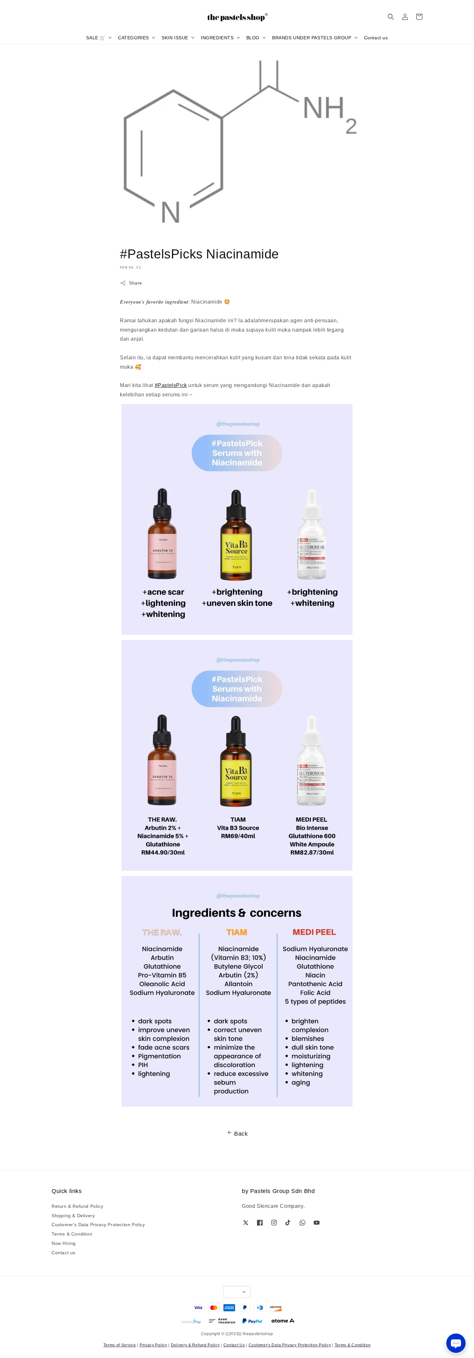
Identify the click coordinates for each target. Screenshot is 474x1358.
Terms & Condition (72, 1233)
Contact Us (234, 1344)
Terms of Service (120, 1344)
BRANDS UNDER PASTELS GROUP (311, 37)
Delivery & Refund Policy (195, 1344)
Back (241, 1133)
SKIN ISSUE (175, 37)
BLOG (253, 37)
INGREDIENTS (217, 37)
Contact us (376, 37)
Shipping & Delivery (73, 1215)
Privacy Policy (153, 1344)
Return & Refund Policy (77, 1206)
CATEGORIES (133, 37)
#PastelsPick (171, 384)
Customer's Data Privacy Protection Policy (98, 1224)
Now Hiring (64, 1243)
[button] (391, 17)
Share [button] (135, 282)
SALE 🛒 (95, 37)
